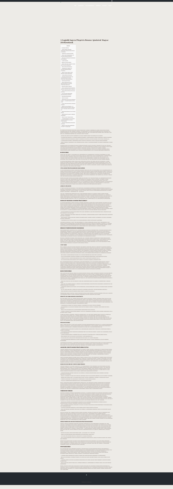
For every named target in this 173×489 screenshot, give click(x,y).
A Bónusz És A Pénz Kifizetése (67, 53)
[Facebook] (111, 0)
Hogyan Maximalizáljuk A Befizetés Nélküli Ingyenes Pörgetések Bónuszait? (66, 83)
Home (73, 25)
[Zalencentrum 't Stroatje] (86, 475)
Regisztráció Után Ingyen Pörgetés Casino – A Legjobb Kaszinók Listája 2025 (68, 100)
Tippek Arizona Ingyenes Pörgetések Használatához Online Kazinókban (68, 50)
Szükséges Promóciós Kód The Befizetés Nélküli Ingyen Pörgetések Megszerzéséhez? (67, 78)
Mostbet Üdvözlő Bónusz (66, 62)
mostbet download (105, 159)
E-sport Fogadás (65, 60)
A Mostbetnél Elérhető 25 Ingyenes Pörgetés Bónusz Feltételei (66, 69)
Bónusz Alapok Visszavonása (67, 117)
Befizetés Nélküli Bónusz (67, 86)
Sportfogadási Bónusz (66, 80)
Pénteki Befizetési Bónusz (67, 66)
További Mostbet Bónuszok (67, 75)
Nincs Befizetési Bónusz (66, 96)
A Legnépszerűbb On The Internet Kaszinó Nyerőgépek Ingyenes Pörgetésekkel (68, 119)
